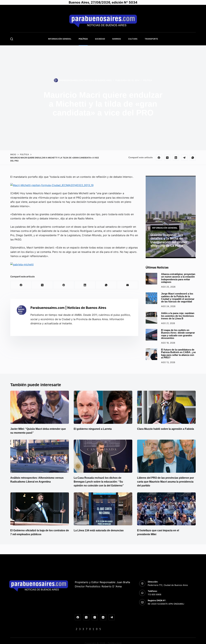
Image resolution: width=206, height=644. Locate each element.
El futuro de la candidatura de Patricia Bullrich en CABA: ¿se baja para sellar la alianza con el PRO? (178, 353)
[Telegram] (184, 158)
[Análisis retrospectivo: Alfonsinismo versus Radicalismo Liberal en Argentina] (39, 456)
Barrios (116, 39)
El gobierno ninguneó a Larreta (93, 429)
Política (83, 39)
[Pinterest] (63, 285)
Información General (59, 39)
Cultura (132, 39)
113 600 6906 (154, 594)
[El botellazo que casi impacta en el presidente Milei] (166, 509)
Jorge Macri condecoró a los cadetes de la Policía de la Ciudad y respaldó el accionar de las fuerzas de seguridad (177, 297)
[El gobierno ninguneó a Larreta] (103, 407)
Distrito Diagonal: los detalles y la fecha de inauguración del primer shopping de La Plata (168, 240)
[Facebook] (159, 158)
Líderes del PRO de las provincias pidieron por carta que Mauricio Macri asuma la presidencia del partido (165, 481)
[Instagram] (95, 617)
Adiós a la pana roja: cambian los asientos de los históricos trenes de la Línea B (177, 316)
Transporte (151, 39)
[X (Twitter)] (167, 158)
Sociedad (100, 39)
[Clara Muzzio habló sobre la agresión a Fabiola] (166, 407)
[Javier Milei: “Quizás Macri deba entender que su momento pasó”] (39, 407)
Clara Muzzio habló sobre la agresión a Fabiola (165, 429)
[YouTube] (103, 617)
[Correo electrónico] (127, 285)
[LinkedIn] (176, 158)
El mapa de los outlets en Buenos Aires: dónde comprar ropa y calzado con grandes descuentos (178, 334)
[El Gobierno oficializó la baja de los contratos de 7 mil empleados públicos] (39, 509)
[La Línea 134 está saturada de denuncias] (103, 509)
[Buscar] (11, 39)
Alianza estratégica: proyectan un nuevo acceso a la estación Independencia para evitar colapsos (178, 278)
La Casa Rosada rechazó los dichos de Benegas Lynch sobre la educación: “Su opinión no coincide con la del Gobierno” (99, 481)
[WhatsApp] (193, 158)
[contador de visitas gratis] (88, 628)
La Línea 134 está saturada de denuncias (99, 530)
